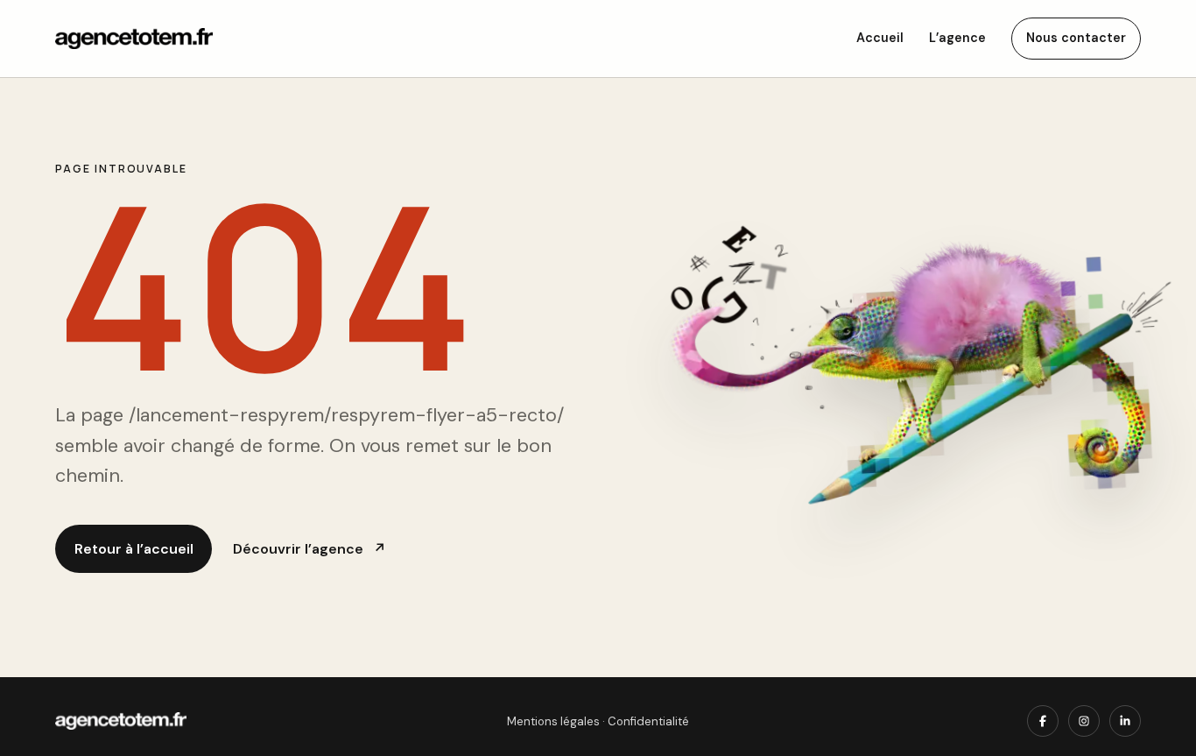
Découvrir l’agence (309, 549)
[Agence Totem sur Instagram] (1084, 721)
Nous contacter (1076, 38)
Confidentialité (648, 721)
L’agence (957, 38)
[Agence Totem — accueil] (134, 39)
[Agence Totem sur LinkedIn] (1125, 721)
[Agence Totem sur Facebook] (1043, 721)
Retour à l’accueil (133, 549)
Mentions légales (553, 721)
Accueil (880, 38)
